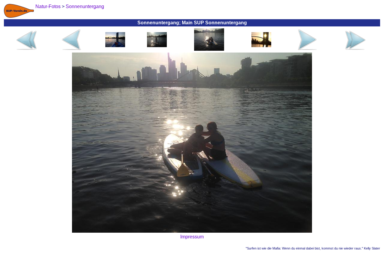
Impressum (192, 236)
